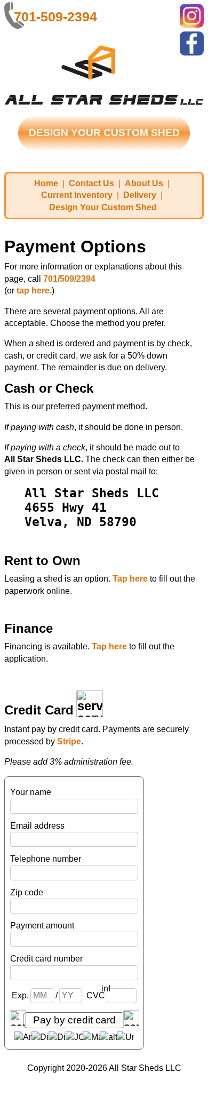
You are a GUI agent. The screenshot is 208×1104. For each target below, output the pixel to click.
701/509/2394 (69, 278)
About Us (144, 183)
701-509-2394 (55, 16)
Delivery (139, 195)
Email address (37, 825)
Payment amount (42, 925)
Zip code (26, 892)
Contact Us (91, 183)
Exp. (21, 995)
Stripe (69, 741)
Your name (30, 792)
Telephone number (45, 858)
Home (46, 183)
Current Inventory (77, 195)
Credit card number (46, 958)
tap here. (34, 290)
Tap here (130, 578)
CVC (96, 995)
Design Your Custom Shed (103, 207)
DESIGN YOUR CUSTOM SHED (104, 132)
